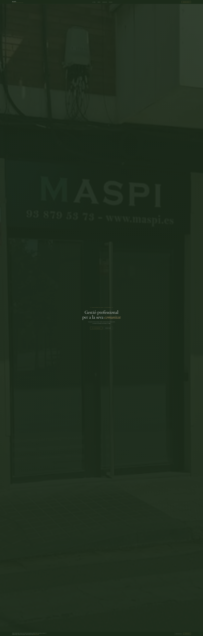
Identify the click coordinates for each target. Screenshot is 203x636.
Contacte (110, 2)
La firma (93, 2)
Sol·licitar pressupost (96, 328)
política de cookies (36, 634)
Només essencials (178, 633)
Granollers (104, 2)
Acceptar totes (187, 633)
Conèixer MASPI (108, 328)
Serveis (99, 2)
